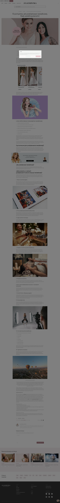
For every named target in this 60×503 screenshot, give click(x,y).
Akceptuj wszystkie (38, 56)
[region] (30, 54)
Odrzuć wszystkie (33, 56)
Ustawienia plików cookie (22, 56)
